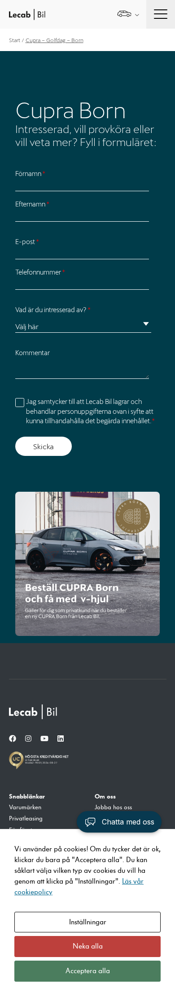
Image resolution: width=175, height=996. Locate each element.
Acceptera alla (88, 970)
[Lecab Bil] (33, 711)
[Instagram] (28, 739)
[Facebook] (12, 739)
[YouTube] (44, 739)
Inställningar (87, 922)
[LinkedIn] (60, 739)
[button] (119, 822)
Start (14, 40)
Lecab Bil (27, 14)
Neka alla (88, 946)
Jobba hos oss (113, 807)
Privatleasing (26, 819)
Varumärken (25, 807)
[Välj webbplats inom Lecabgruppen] (128, 14)
